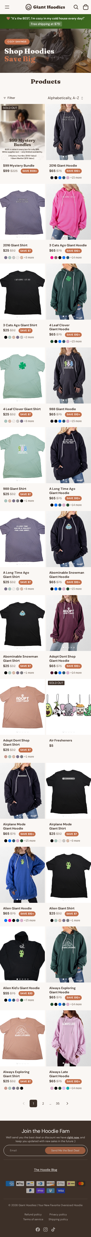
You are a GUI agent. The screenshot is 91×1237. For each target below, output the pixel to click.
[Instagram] (45, 1229)
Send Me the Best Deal (65, 1150)
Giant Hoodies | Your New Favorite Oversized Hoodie (51, 1205)
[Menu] (7, 7)
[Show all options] (76, 177)
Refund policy (33, 1214)
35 (58, 1103)
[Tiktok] (53, 1229)
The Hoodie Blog (45, 1170)
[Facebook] (37, 1229)
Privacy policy (58, 1214)
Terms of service (33, 1219)
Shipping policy (58, 1219)
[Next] (67, 1103)
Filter (11, 98)
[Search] (76, 7)
